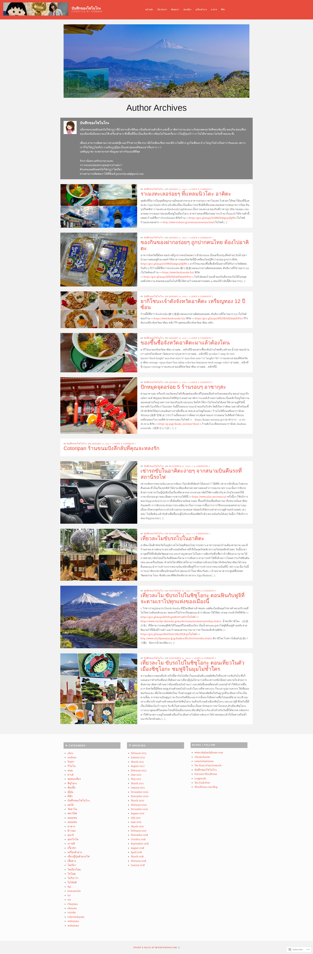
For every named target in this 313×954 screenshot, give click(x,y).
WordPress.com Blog (205, 787)
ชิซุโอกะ (72, 783)
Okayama (72, 904)
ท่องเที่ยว (187, 9)
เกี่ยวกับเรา (162, 9)
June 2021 (136, 775)
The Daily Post (202, 783)
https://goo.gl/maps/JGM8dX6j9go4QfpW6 (212, 218)
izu (69, 899)
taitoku (71, 912)
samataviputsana (204, 761)
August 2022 (138, 766)
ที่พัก (223, 9)
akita (70, 753)
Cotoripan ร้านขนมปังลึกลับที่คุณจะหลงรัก (111, 448)
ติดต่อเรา (175, 9)
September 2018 (140, 843)
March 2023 (137, 762)
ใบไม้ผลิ (72, 882)
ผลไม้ (70, 805)
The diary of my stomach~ (208, 765)
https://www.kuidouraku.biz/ (178, 272)
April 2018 (136, 852)
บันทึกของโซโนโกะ (86, 8)
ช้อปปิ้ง (71, 787)
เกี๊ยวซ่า (71, 848)
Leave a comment (200, 189)
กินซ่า (70, 762)
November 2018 (139, 835)
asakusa (71, 757)
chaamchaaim (202, 757)
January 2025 (138, 757)
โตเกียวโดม (74, 869)
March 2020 (137, 800)
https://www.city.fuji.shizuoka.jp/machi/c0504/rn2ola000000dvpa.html (180, 621)
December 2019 (139, 809)
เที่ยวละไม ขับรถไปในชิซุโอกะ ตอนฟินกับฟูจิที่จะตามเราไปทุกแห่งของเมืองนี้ (193, 598)
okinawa (72, 908)
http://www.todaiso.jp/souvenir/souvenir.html (188, 222)
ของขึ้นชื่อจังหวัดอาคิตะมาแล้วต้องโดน (185, 343)
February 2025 (138, 753)
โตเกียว (71, 865)
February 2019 (138, 831)
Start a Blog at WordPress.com (155, 947)
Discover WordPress (205, 774)
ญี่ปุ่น (70, 792)
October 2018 (138, 839)
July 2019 (136, 818)
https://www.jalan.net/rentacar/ (209, 497)
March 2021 (137, 783)
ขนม (70, 770)
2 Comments (201, 533)
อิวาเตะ (71, 831)
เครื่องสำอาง (201, 9)
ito (69, 895)
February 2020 (139, 805)
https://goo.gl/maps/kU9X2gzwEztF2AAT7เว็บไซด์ (168, 617)
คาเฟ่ (70, 775)
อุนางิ (70, 835)
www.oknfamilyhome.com (208, 752)
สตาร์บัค (72, 813)
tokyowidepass (75, 917)
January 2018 (138, 865)
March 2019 (137, 826)
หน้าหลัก (149, 9)
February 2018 (138, 861)
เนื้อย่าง (71, 861)
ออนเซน (72, 818)
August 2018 (137, 848)
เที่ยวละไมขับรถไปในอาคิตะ (172, 538)
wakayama (73, 921)
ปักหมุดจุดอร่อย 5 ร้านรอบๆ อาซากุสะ (183, 387)
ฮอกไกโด (72, 839)
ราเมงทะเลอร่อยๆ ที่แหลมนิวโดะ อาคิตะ (186, 194)
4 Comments (201, 466)
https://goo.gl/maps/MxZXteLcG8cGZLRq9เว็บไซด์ (169, 634)
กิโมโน (71, 766)
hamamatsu (74, 891)
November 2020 (140, 796)
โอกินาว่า (72, 878)
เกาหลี (71, 843)
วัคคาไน (72, 809)
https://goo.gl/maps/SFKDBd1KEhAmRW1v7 (168, 277)
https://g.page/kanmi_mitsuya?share (178, 424)
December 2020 (139, 792)
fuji (69, 887)
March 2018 (137, 856)
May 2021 (136, 779)
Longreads (200, 778)
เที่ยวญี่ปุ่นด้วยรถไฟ (78, 856)
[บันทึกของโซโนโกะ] (156, 61)
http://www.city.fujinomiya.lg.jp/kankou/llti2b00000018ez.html (175, 638)
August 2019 (137, 813)
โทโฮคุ (71, 874)
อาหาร (214, 9)
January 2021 (138, 787)
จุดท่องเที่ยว (74, 779)
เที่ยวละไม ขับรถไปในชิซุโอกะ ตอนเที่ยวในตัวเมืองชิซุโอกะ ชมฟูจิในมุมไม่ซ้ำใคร (192, 666)
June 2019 (136, 822)
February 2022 (139, 770)
